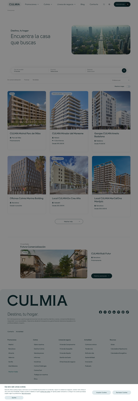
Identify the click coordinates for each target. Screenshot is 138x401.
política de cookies (45, 391)
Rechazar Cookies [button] (121, 392)
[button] (46, 397)
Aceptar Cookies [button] (101, 392)
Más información (26, 393)
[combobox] (136, 386)
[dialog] (69, 392)
